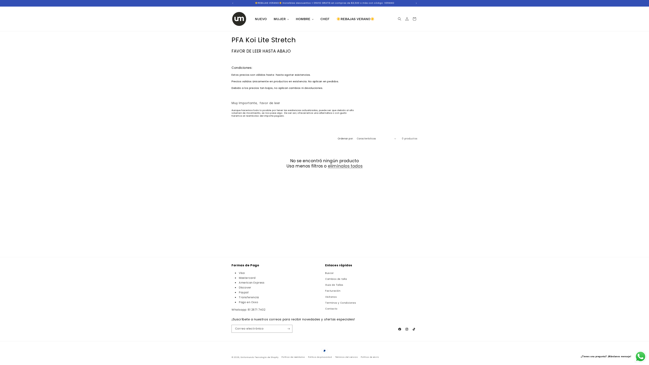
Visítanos (331, 297)
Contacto (331, 308)
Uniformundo (247, 357)
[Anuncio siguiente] (416, 3)
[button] (399, 19)
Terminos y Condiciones (340, 303)
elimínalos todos (345, 166)
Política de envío (370, 357)
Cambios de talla (336, 279)
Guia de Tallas (334, 285)
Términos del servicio (346, 357)
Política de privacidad (320, 357)
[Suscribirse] (288, 329)
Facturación (333, 291)
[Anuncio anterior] (232, 3)
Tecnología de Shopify (267, 357)
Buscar (329, 273)
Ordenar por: (345, 138)
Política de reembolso (293, 357)
